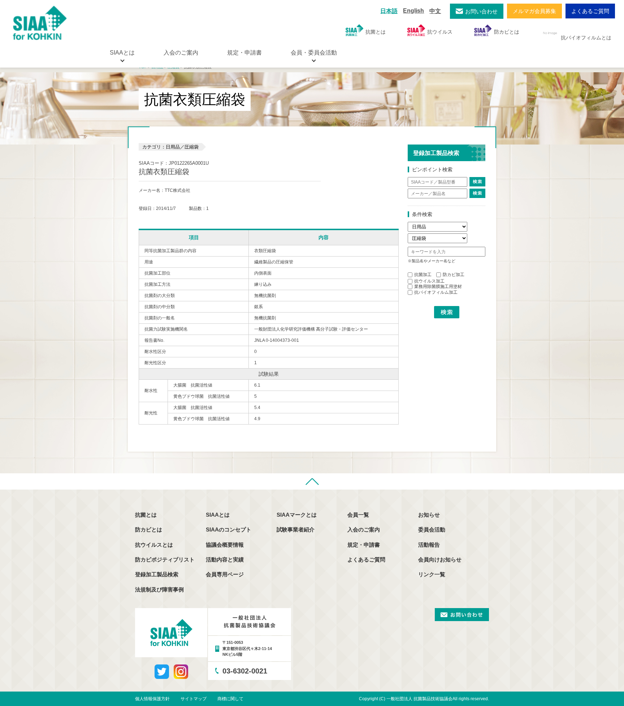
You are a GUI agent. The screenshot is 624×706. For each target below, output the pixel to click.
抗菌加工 (423, 274)
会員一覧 (358, 515)
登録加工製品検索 (156, 574)
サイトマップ (194, 698)
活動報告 (429, 545)
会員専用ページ (225, 574)
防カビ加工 (453, 274)
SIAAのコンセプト (228, 529)
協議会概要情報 (225, 545)
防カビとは (506, 32)
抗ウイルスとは (154, 545)
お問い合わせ (481, 11)
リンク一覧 (431, 574)
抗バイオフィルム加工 (436, 292)
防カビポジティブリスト (165, 559)
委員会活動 (431, 529)
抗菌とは (375, 32)
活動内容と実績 (225, 559)
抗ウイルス (439, 32)
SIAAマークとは (297, 515)
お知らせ (429, 515)
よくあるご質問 (590, 11)
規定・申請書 (244, 52)
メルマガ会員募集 (534, 11)
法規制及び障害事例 (159, 589)
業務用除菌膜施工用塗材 (438, 286)
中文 (435, 11)
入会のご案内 (181, 52)
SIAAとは (218, 515)
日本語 (389, 11)
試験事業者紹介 (296, 529)
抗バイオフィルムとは (586, 37)
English (413, 11)
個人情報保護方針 (152, 698)
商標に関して (230, 698)
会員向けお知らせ (440, 559)
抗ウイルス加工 (429, 281)
